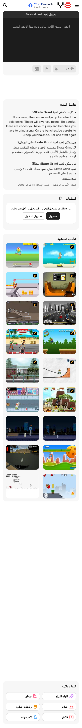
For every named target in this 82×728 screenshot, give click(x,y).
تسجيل (53, 216)
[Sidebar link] (77, 5)
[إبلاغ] (47, 68)
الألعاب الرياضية (61, 184)
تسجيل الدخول (33, 216)
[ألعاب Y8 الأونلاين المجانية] (64, 5)
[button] (69, 178)
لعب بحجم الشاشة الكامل (41, 54)
